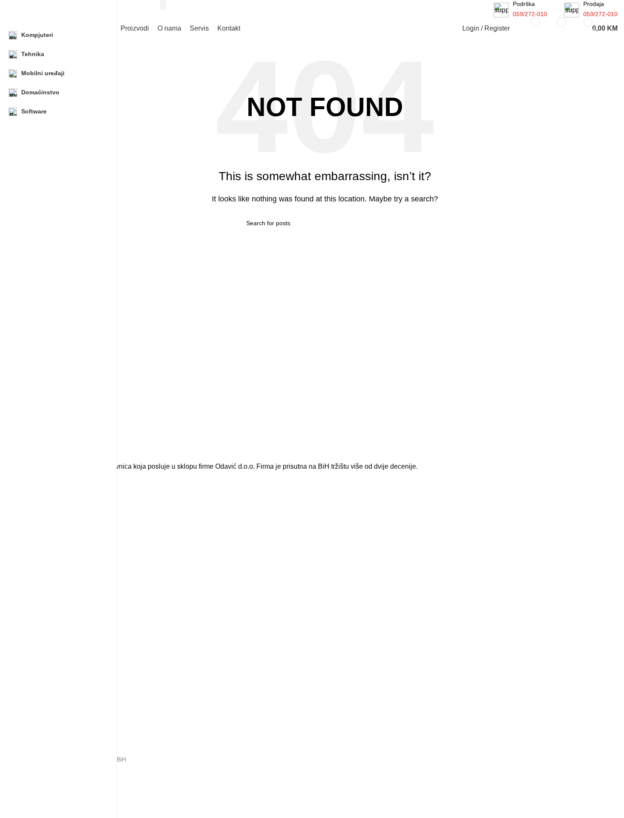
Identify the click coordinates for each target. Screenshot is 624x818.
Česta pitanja (49, 697)
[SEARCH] (163, 4)
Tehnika (42, 530)
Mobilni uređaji (51, 545)
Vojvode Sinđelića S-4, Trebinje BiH (79, 759)
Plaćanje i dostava (56, 726)
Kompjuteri (46, 516)
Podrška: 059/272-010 (62, 773)
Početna (43, 606)
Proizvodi (44, 621)
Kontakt (42, 683)
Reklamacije (48, 712)
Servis (40, 650)
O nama (42, 636)
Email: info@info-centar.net (68, 788)
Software (44, 574)
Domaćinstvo (49, 560)
